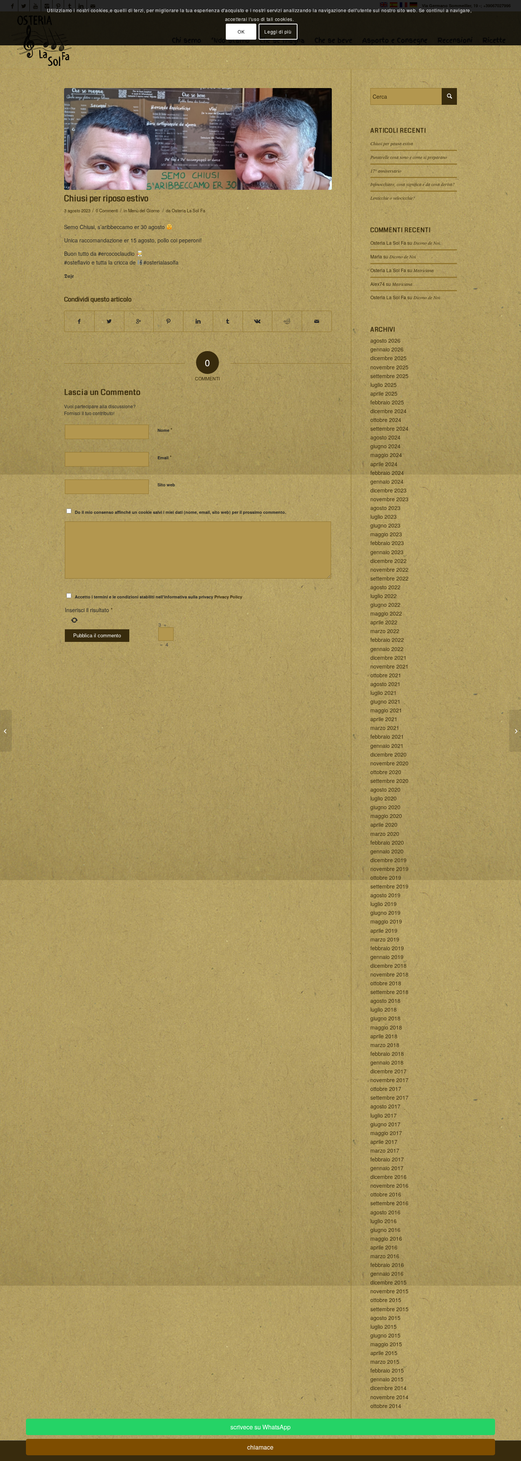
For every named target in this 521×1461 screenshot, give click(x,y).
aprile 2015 (383, 1353)
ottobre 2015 (385, 1300)
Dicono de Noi (426, 243)
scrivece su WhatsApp (260, 1427)
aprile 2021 (383, 719)
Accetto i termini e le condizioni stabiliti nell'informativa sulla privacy (158, 597)
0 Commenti (107, 210)
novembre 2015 (389, 1291)
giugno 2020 (385, 807)
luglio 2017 (383, 1115)
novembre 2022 (389, 569)
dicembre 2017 (388, 1071)
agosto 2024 (385, 437)
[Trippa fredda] (6, 731)
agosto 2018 (385, 1000)
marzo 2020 (384, 833)
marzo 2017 (384, 1150)
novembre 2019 (389, 868)
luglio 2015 (383, 1326)
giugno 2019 (385, 912)
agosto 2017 (385, 1106)
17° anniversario (385, 171)
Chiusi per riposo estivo (106, 198)
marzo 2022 (384, 631)
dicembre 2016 (388, 1176)
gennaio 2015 (387, 1379)
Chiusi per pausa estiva (391, 143)
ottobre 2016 (385, 1194)
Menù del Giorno (143, 210)
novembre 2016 (389, 1185)
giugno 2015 (385, 1335)
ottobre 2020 (385, 772)
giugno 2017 (385, 1124)
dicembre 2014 (388, 1388)
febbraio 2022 (387, 639)
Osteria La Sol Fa (188, 210)
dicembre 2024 (388, 411)
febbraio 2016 (387, 1265)
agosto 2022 (385, 587)
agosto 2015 (385, 1317)
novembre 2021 (389, 666)
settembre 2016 (389, 1203)
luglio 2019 (383, 904)
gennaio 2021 (387, 745)
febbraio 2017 (387, 1159)
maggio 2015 (386, 1344)
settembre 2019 (389, 886)
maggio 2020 (386, 816)
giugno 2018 (385, 1018)
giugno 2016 (385, 1229)
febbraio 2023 (387, 543)
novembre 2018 (389, 974)
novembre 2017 (389, 1080)
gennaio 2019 (387, 957)
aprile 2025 (383, 393)
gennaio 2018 (387, 1062)
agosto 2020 (385, 789)
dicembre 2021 (388, 657)
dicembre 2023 (388, 490)
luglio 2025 (383, 384)
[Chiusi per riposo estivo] (198, 139)
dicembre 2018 (388, 965)
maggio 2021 (386, 710)
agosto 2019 (385, 895)
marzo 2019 (384, 939)
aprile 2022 (383, 622)
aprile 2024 (383, 464)
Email (165, 457)
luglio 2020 (383, 798)
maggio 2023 (386, 534)
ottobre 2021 (385, 675)
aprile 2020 (383, 824)
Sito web (166, 485)
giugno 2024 (385, 446)
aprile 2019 (383, 930)
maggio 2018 (386, 1027)
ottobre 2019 (385, 877)
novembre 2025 (389, 367)
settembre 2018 (389, 992)
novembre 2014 (389, 1397)
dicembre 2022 (388, 561)
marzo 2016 (384, 1256)
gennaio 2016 (387, 1273)
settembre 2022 (389, 578)
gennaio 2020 (387, 851)
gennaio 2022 (387, 649)
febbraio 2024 (387, 472)
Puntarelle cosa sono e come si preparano (408, 157)
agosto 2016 (385, 1212)
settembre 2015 (389, 1309)
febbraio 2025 (387, 402)
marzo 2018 (384, 1045)
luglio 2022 (383, 596)
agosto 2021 (385, 684)
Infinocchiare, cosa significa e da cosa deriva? (412, 184)
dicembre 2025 (388, 358)
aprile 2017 (383, 1141)
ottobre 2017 (385, 1088)
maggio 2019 (386, 921)
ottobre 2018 (385, 983)
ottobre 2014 (385, 1406)
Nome (165, 429)
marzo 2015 (384, 1361)
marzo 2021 (384, 727)
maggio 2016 (386, 1238)
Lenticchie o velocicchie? (392, 198)
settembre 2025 (389, 376)
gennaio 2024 (387, 481)
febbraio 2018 (387, 1053)
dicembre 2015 (388, 1282)
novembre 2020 (389, 763)
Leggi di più (277, 31)
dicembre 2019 (388, 860)
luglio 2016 (383, 1221)
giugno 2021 (385, 701)
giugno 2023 (385, 525)
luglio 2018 (383, 1009)
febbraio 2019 (387, 948)
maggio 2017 (386, 1133)
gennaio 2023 (387, 552)
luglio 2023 (383, 516)
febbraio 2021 (387, 736)
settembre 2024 (389, 428)
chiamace (260, 1447)
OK (241, 31)
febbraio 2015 (387, 1370)
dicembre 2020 (388, 754)
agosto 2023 (385, 508)
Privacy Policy (228, 597)
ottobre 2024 (385, 419)
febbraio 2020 (387, 842)
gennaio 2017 (387, 1168)
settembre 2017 (389, 1097)
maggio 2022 (386, 613)
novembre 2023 (389, 499)
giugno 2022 (385, 604)
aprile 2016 (383, 1247)
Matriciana (423, 270)
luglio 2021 (383, 692)
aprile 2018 (383, 1036)
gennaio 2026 (387, 349)
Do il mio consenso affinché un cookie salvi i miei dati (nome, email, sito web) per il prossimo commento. (180, 512)
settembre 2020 (389, 780)
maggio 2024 (386, 455)
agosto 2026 (385, 340)
